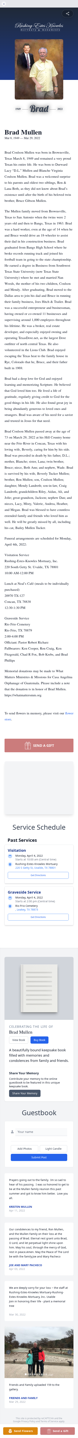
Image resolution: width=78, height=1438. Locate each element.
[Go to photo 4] (32, 1374)
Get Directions (38, 875)
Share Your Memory (24, 1093)
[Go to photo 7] (39, 1374)
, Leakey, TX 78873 (26, 909)
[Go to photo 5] (35, 1374)
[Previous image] (8, 1352)
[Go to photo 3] (30, 1374)
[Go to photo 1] (26, 1374)
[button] (39, 1352)
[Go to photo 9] (44, 1374)
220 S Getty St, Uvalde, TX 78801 (35, 867)
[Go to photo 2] (28, 1374)
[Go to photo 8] (41, 1374)
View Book (18, 1040)
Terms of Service (49, 1421)
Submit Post (39, 1157)
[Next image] (69, 1352)
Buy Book (39, 1040)
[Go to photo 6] (37, 1374)
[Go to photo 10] (46, 1374)
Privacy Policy (28, 1421)
